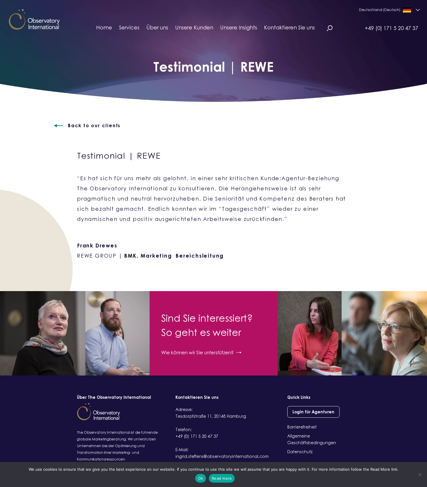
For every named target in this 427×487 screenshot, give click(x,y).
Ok (200, 478)
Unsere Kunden (194, 27)
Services (129, 27)
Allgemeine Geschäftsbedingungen (311, 439)
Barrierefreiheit (302, 426)
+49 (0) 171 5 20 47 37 (391, 28)
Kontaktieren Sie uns (289, 27)
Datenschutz (300, 451)
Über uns (157, 27)
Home (104, 27)
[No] (420, 474)
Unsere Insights (238, 27)
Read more (222, 478)
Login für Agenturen (313, 411)
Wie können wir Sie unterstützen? (197, 352)
